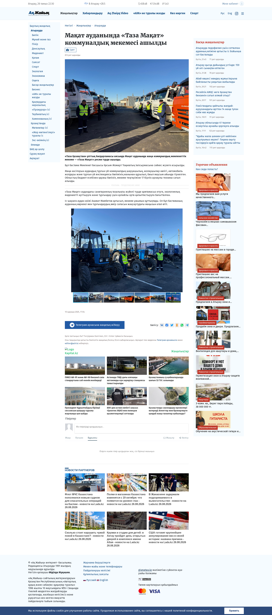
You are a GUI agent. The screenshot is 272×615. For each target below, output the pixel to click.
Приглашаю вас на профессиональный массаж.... (214, 274)
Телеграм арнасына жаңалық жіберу (98, 324)
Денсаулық (38, 48)
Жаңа (68, 437)
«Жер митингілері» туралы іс (43, 134)
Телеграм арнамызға (167, 340)
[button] (185, 211)
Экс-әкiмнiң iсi (40, 140)
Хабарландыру (92, 13)
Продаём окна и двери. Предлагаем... (218, 325)
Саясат (36, 62)
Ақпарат (34, 158)
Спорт (194, 13)
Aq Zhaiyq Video (118, 13)
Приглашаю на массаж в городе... (216, 248)
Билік (35, 35)
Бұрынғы (92, 437)
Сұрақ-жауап (37, 153)
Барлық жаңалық (40, 25)
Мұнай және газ (41, 39)
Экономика (38, 75)
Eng (230, 13)
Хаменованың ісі (42, 118)
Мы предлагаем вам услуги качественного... (212, 194)
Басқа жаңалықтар (43, 84)
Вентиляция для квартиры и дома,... (217, 349)
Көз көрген (177, 13)
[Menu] (242, 13)
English (104, 580)
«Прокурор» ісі (41, 109)
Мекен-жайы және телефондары (102, 566)
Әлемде (35, 144)
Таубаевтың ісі (40, 114)
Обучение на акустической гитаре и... (218, 429)
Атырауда (36, 30)
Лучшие (79, 437)
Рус (223, 13)
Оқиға (35, 80)
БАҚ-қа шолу (37, 149)
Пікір (35, 44)
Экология (37, 71)
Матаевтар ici (40, 127)
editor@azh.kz (72, 343)
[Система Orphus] (144, 579)
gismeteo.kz (145, 570)
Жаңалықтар (69, 13)
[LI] (145, 563)
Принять (234, 610)
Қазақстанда (38, 123)
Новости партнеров (80, 470)
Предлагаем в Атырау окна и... (214, 300)
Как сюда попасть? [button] (207, 169)
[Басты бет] (38, 13)
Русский (91, 580)
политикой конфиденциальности (192, 610)
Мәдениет (38, 53)
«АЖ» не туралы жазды (149, 13)
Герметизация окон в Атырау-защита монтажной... (218, 375)
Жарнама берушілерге (96, 562)
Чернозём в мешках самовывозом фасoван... (216, 221)
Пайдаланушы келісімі (96, 570)
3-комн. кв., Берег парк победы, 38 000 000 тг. (214, 403)
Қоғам (35, 57)
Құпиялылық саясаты (96, 574)
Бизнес (36, 89)
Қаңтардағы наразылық (39, 103)
